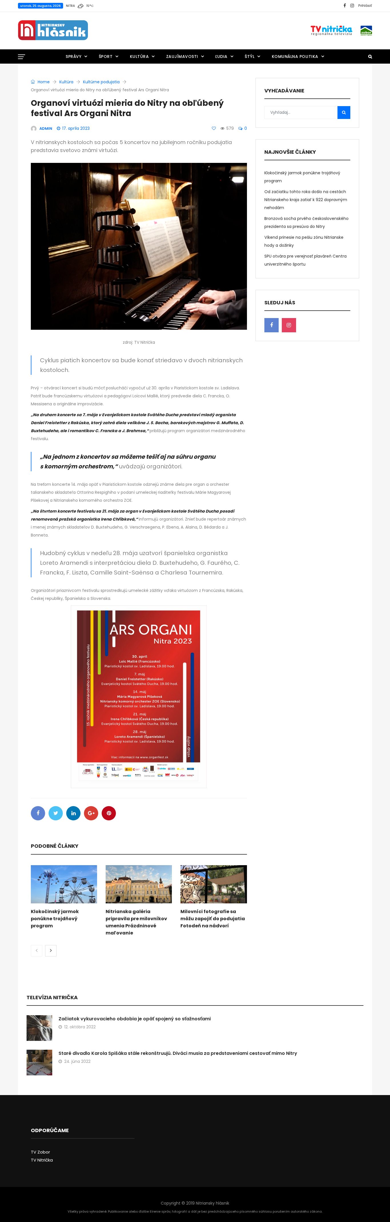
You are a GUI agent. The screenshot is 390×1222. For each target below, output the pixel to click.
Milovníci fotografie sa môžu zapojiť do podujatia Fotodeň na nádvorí (212, 918)
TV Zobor (40, 1152)
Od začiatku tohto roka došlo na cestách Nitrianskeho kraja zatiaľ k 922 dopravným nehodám (305, 200)
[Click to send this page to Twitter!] (56, 813)
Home (43, 82)
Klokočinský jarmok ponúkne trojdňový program (55, 918)
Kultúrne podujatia (101, 82)
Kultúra (139, 56)
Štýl (249, 56)
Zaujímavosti (182, 56)
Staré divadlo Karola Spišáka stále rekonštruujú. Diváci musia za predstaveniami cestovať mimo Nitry (178, 1053)
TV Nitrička (42, 1160)
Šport (106, 56)
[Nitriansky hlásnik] (53, 30)
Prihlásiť (365, 5)
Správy (73, 56)
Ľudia (221, 56)
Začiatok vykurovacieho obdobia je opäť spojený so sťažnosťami (135, 1018)
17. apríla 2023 (76, 128)
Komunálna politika (295, 56)
